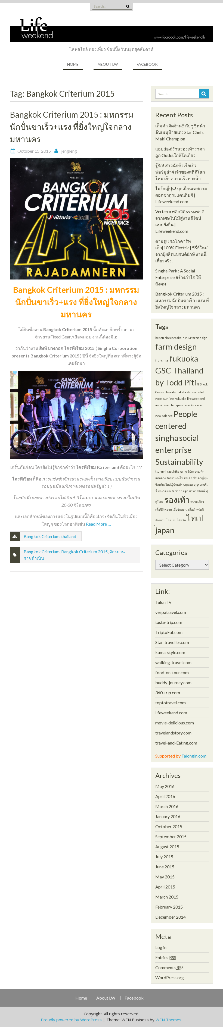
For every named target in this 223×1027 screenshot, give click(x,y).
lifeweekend (196, 398)
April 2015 (165, 886)
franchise (162, 360)
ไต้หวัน (181, 520)
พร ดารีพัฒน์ (197, 491)
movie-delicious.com (174, 722)
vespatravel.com (170, 612)
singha (166, 437)
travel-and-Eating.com (176, 742)
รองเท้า (177, 499)
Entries (165, 957)
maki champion (173, 405)
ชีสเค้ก (188, 478)
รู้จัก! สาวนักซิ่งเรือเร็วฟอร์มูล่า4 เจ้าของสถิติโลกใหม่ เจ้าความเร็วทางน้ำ (180, 172)
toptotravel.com (170, 702)
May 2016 (165, 786)
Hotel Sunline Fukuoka (170, 398)
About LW (108, 64)
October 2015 (168, 826)
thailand (68, 536)
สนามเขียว (197, 501)
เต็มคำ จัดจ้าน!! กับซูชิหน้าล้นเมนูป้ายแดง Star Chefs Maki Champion (180, 132)
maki (158, 405)
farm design (176, 346)
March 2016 (166, 806)
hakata (171, 392)
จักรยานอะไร (174, 478)
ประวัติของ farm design (173, 491)
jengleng (69, 150)
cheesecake (173, 338)
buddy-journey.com (173, 682)
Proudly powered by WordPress (71, 1019)
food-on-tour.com (172, 672)
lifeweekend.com (171, 712)
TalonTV (163, 602)
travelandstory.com (173, 732)
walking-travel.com (173, 662)
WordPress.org (169, 977)
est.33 (186, 338)
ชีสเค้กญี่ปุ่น (200, 478)
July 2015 (164, 856)
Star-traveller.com (172, 642)
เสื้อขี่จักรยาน (163, 509)
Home (73, 64)
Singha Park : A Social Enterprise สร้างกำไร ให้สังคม (178, 277)
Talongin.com (193, 755)
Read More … (98, 523)
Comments (169, 967)
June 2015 (164, 866)
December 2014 (170, 916)
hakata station (186, 392)
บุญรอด (188, 484)
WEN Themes (168, 1019)
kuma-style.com (170, 652)
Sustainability (179, 461)
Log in (160, 947)
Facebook (147, 64)
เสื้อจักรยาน (180, 509)
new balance (164, 415)
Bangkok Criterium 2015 (84, 551)
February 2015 (169, 906)
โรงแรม (171, 520)
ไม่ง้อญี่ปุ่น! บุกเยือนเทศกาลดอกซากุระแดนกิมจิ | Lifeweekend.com (181, 195)
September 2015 (171, 836)
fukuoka (183, 358)
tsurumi (160, 471)
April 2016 (165, 796)
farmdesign (199, 338)
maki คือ (189, 405)
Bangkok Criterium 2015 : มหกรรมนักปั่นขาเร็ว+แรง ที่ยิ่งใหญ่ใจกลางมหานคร (72, 126)
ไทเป (195, 518)
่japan (165, 530)
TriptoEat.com (168, 632)
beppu (159, 338)
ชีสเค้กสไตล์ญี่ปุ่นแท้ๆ (168, 484)
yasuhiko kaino (177, 471)
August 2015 (167, 846)
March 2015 (166, 896)
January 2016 (167, 816)
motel (199, 405)
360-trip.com (167, 692)
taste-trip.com (168, 622)
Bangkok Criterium (42, 536)
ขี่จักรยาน (194, 471)
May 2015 (165, 876)
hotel (200, 392)
